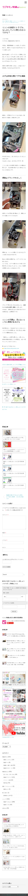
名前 (4, 532)
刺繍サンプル (7, 804)
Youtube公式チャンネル (8, 737)
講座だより (6, 789)
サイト (4, 547)
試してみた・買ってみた (9, 774)
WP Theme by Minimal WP (21, 894)
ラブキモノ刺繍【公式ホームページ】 (9, 894)
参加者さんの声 (7, 795)
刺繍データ (6, 762)
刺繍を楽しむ (5, 771)
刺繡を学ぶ (4, 756)
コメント (5, 514)
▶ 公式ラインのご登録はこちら (9, 384)
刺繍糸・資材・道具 (8, 765)
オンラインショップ (7, 687)
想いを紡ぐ (4, 792)
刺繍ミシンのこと (7, 15)
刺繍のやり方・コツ (8, 768)
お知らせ (4, 808)
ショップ (4, 799)
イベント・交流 (7, 780)
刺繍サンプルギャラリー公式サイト (11, 720)
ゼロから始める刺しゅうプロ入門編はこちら (14, 364)
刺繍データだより (8, 801)
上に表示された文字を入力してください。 (13, 559)
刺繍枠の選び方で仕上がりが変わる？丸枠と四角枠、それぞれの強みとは (15, 496)
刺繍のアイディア (8, 777)
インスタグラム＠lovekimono (9, 704)
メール (4, 540)
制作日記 (6, 782)
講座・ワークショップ (7, 786)
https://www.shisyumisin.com (11, 348)
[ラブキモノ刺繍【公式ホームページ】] (14, 6)
